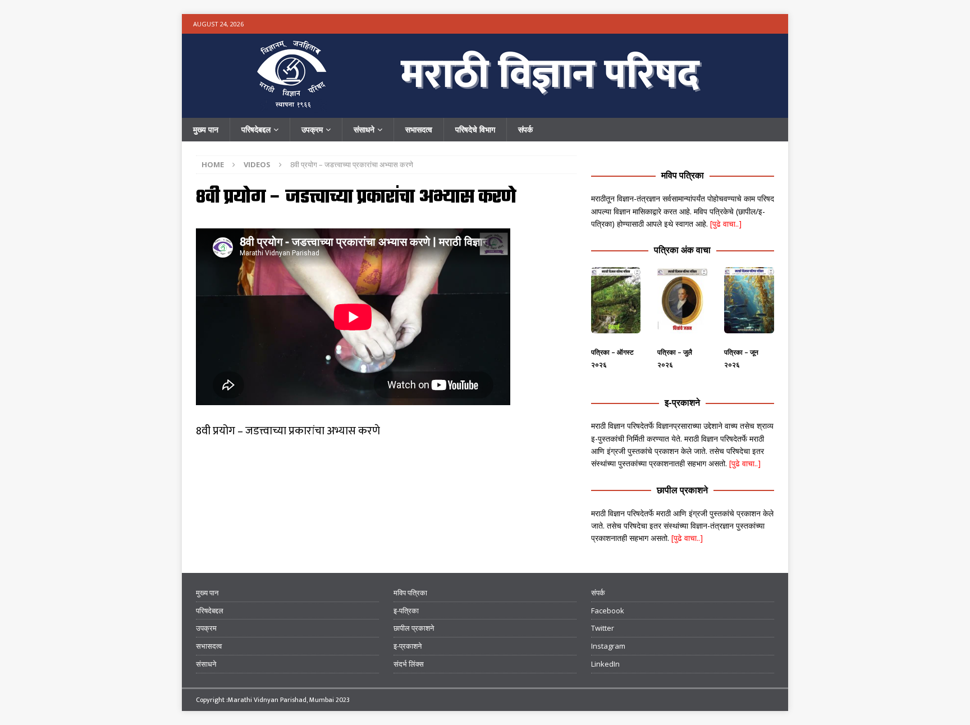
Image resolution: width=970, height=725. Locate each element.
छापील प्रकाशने (682, 490)
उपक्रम (312, 129)
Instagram (608, 646)
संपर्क (525, 129)
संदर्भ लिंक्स (409, 664)
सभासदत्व (418, 129)
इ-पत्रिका (406, 610)
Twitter (602, 628)
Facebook (607, 610)
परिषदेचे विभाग (475, 129)
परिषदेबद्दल (256, 129)
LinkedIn (605, 664)
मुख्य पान (205, 129)
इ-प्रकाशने (682, 402)
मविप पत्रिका (682, 175)
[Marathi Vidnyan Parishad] (485, 111)
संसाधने (364, 129)
